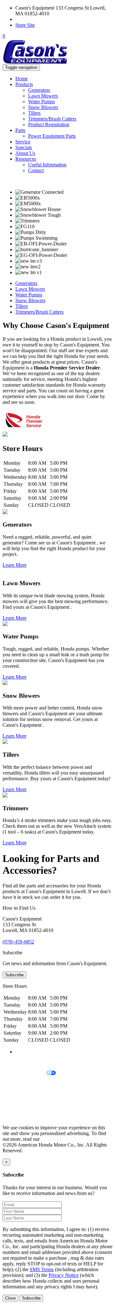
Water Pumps (41, 101)
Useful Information (47, 164)
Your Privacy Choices (25, 1073)
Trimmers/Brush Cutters (52, 118)
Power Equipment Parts (52, 136)
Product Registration (48, 124)
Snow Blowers (43, 107)
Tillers (34, 113)
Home (21, 78)
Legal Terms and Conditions (31, 1084)
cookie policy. (55, 1139)
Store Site (25, 25)
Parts (20, 130)
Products (24, 84)
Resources (25, 159)
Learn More (15, 565)
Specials (23, 147)
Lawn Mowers (43, 95)
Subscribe (14, 975)
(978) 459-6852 (31, 19)
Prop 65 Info (15, 1106)
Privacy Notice (18, 1062)
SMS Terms (15, 1095)
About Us (25, 153)
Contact (36, 170)
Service (22, 141)
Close (10, 1298)
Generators (39, 90)
